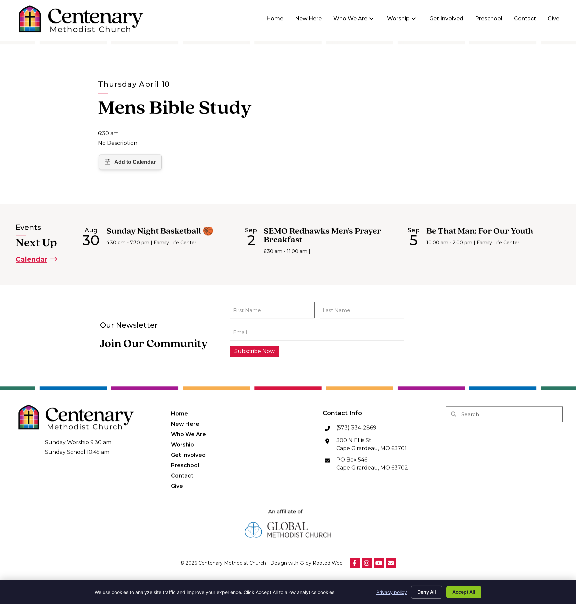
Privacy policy (391, 592)
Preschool (185, 465)
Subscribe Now (254, 351)
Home (179, 413)
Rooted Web (328, 563)
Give (177, 486)
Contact (182, 476)
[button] (371, 19)
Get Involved (188, 455)
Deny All (426, 592)
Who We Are (188, 434)
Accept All (463, 592)
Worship (182, 444)
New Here (185, 424)
